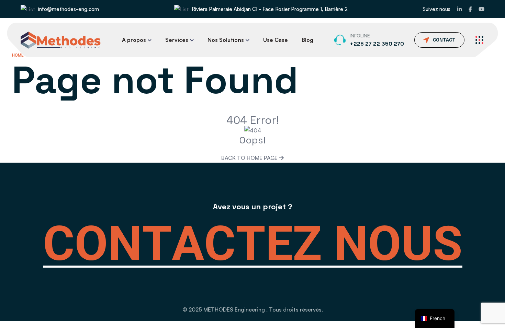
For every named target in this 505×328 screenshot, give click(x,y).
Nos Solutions (225, 39)
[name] (459, 9)
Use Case (275, 39)
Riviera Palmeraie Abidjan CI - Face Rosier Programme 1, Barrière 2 (270, 9)
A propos (134, 39)
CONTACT (444, 40)
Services (176, 39)
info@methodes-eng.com (68, 9)
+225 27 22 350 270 (377, 43)
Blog (307, 39)
